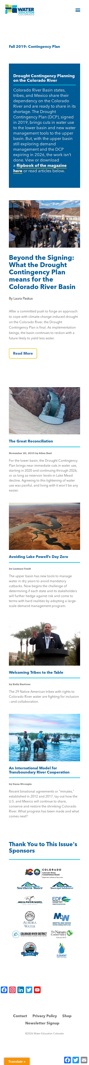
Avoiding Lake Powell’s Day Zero (38, 556)
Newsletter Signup (42, 1023)
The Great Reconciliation (31, 441)
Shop (67, 1015)
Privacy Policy (44, 1015)
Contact (20, 1015)
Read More (23, 353)
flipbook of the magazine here (40, 168)
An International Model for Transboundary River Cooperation (39, 770)
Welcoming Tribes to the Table (36, 672)
